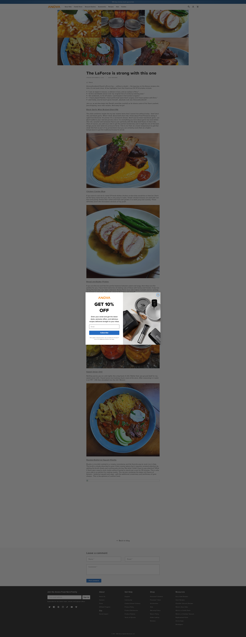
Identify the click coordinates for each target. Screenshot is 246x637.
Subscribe (104, 333)
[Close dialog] (158, 294)
